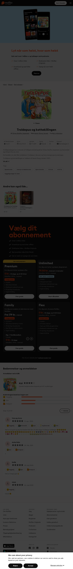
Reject (15, 566)
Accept (30, 566)
